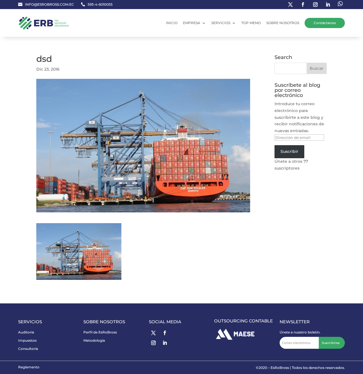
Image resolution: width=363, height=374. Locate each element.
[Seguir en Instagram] (315, 4)
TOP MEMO (251, 23)
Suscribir (289, 151)
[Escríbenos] (340, 4)
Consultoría (28, 348)
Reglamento (28, 367)
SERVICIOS (220, 23)
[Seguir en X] (153, 332)
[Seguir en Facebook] (302, 4)
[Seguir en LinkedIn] (327, 4)
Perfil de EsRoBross (100, 332)
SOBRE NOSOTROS (282, 23)
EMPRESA (191, 23)
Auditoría (26, 332)
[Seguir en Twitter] (290, 4)
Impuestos (27, 340)
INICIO (172, 23)
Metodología (94, 340)
